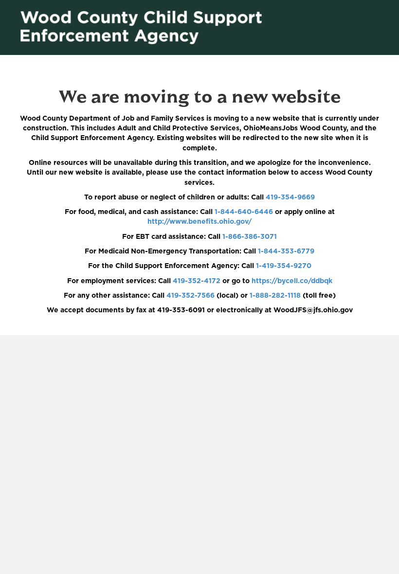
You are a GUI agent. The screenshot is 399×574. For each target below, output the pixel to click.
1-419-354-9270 (283, 266)
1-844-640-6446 (244, 212)
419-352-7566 (190, 295)
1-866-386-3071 (249, 236)
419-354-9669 (290, 197)
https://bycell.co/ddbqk (292, 281)
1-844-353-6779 (286, 251)
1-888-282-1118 (275, 295)
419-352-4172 (196, 281)
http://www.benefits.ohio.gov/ (199, 221)
